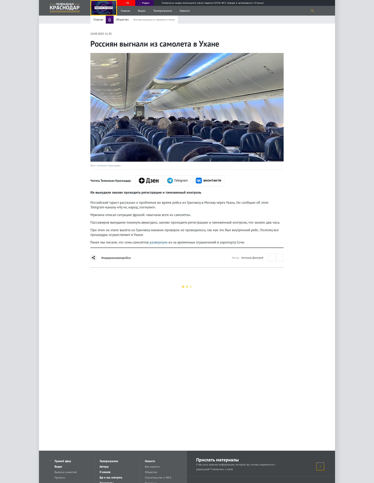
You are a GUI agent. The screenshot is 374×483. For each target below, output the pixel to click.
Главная (125, 10)
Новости (185, 10)
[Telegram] (177, 180)
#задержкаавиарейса (116, 258)
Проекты (60, 477)
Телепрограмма (162, 10)
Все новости (152, 466)
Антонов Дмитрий (252, 257)
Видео (142, 10)
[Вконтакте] (208, 180)
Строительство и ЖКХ (158, 477)
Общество (151, 472)
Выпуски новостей (66, 472)
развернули (159, 242)
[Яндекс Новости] (148, 180)
